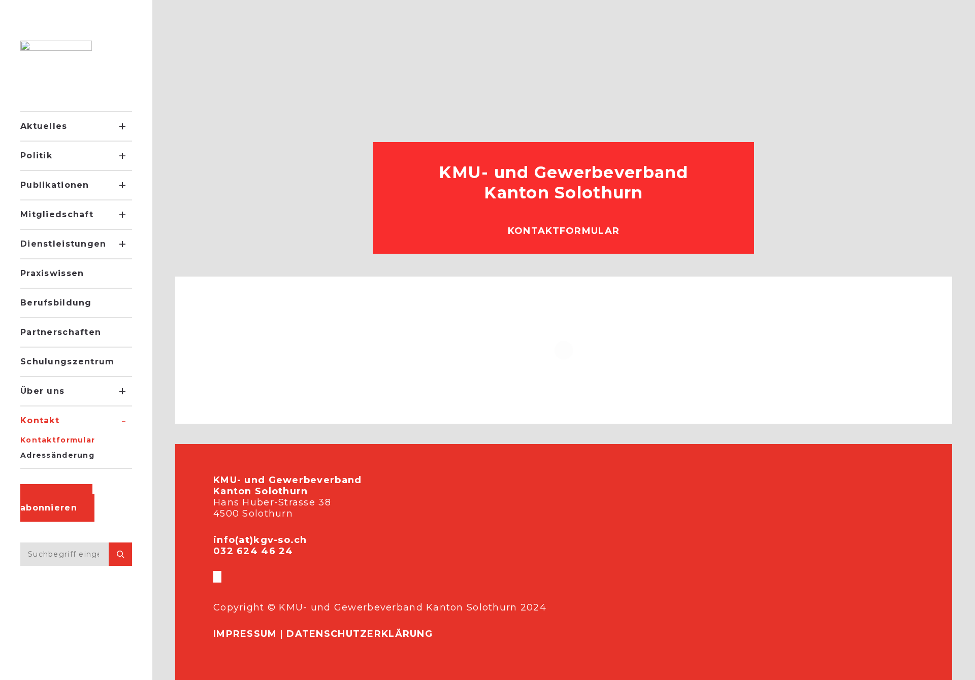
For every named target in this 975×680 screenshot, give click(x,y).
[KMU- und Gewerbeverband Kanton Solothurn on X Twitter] (216, 577)
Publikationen (54, 185)
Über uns (42, 391)
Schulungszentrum (67, 361)
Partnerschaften (60, 332)
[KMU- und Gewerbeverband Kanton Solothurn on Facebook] (214, 577)
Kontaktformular (57, 440)
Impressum (245, 633)
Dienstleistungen (63, 244)
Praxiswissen (52, 273)
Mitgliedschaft (56, 214)
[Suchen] (120, 554)
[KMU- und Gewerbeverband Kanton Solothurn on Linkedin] (220, 577)
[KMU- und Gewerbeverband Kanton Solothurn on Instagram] (218, 577)
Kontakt (39, 420)
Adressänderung (57, 455)
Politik (36, 155)
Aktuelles (44, 126)
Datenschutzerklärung (359, 633)
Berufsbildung (56, 303)
